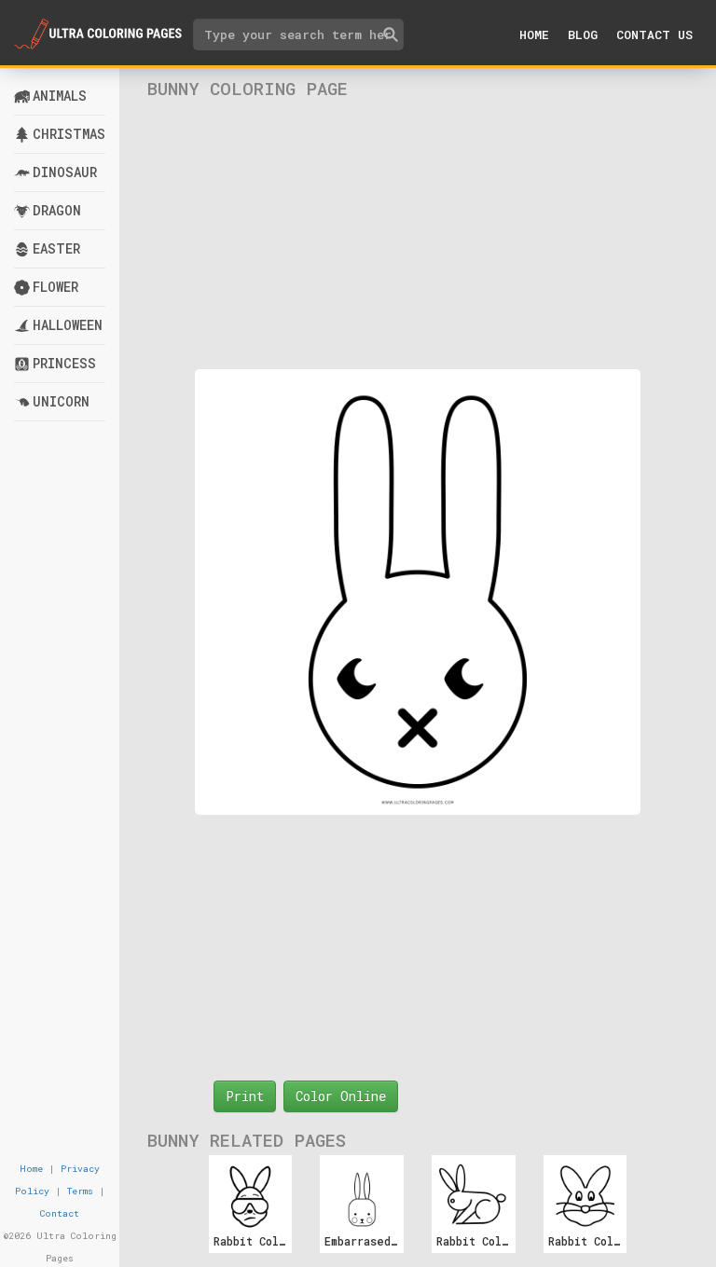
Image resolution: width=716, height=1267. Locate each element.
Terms (80, 1191)
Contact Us (654, 34)
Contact (59, 1213)
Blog (583, 34)
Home (534, 34)
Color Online (341, 1096)
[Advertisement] (417, 234)
